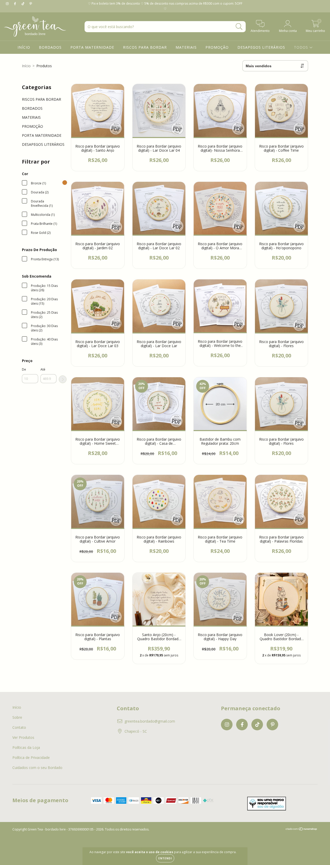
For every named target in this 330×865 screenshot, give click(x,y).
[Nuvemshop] (301, 829)
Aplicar (63, 379)
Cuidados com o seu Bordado (37, 767)
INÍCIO (24, 47)
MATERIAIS (186, 47)
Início (26, 65)
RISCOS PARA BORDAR (145, 47)
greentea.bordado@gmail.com (150, 721)
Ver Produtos (23, 737)
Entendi (165, 858)
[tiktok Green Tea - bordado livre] (23, 3)
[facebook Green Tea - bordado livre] (15, 3)
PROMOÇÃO (217, 47)
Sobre (17, 717)
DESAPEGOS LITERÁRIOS (261, 47)
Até (42, 369)
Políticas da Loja (26, 747)
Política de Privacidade (31, 757)
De (24, 369)
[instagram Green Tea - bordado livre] (8, 3)
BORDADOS (50, 47)
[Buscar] (239, 27)
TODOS (301, 47)
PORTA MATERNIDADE (92, 47)
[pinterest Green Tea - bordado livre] (30, 3)
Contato (19, 727)
